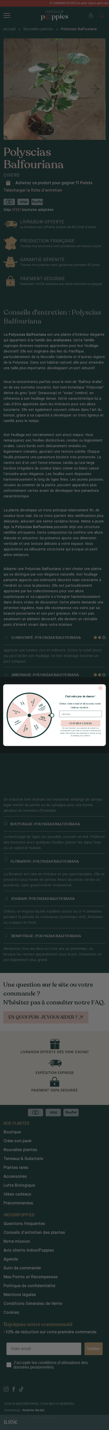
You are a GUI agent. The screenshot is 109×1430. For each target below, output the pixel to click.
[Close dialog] (100, 688)
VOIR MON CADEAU (80, 723)
